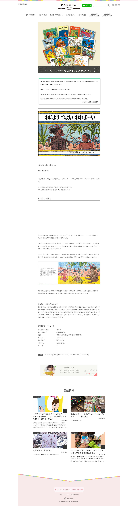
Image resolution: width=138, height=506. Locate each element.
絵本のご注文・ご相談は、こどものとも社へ (68, 489)
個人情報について (75, 494)
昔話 (55, 354)
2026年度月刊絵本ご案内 (94, 14)
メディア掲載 (82, 15)
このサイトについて (64, 494)
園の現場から (70, 15)
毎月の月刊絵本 (31, 15)
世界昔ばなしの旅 (74, 354)
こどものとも (48, 354)
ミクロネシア (84, 354)
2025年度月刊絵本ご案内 (107, 14)
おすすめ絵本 (43, 15)
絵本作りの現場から (56, 15)
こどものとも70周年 (63, 354)
